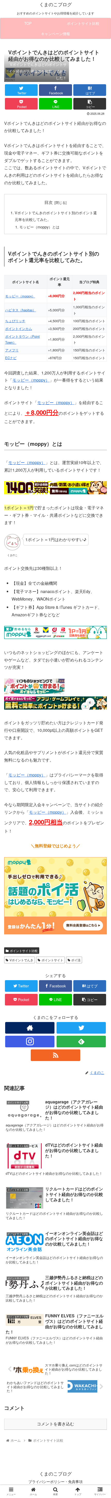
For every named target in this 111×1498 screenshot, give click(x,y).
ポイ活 (76, 960)
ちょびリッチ (15, 320)
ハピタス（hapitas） (20, 310)
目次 (48, 202)
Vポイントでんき (21, 960)
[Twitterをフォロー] (81, 1028)
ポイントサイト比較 (24, 950)
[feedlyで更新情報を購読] (81, 1041)
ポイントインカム (18, 328)
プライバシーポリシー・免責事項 (55, 1481)
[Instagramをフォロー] (29, 1041)
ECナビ (11, 357)
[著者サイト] (29, 1028)
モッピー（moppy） (20, 296)
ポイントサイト (52, 960)
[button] (100, 852)
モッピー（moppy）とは (39, 226)
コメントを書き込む (55, 1424)
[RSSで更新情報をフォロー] (55, 1055)
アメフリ (12, 350)
